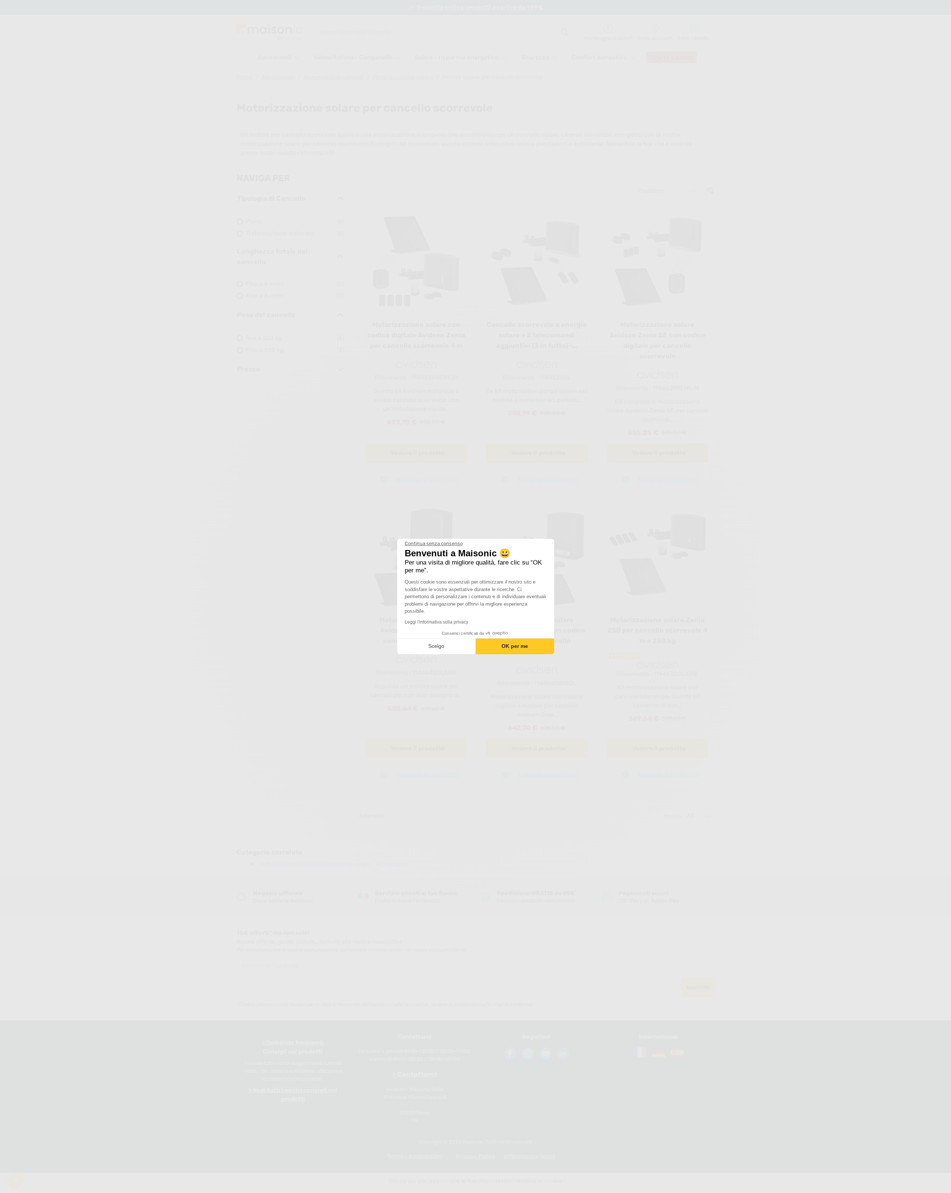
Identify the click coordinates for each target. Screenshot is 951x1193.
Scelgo (436, 646)
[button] (16, 1180)
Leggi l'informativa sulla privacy (436, 622)
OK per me (514, 646)
